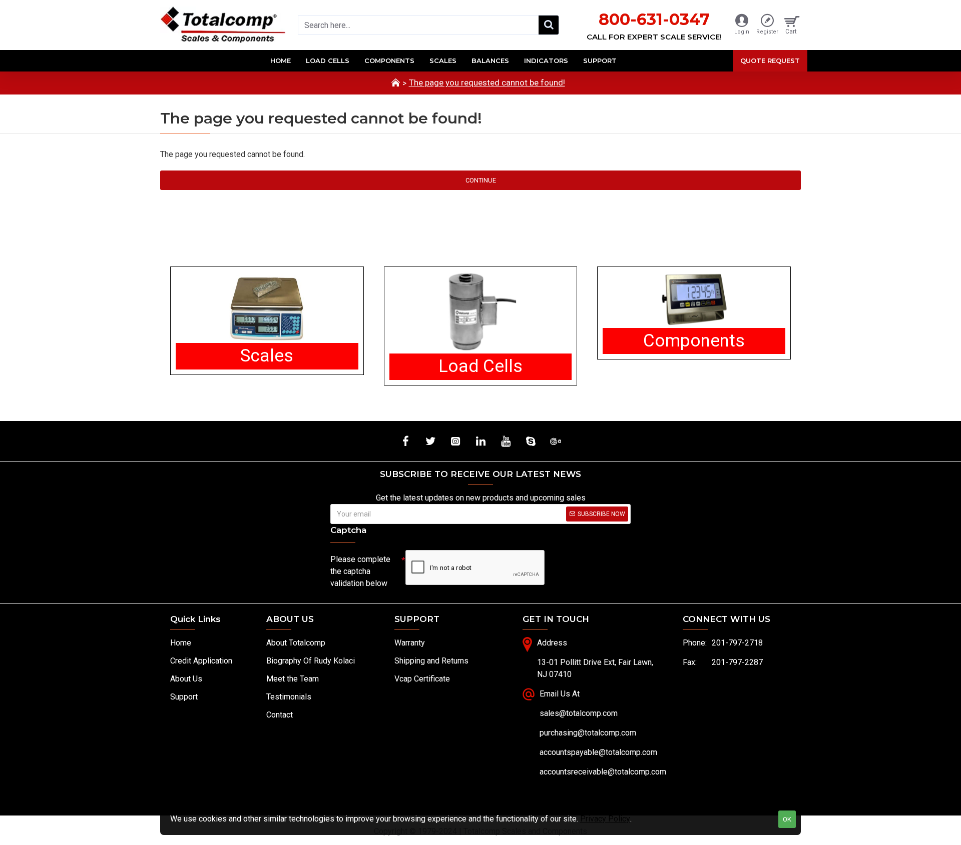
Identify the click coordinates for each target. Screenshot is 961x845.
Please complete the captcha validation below (360, 571)
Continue (480, 180)
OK (787, 819)
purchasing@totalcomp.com (588, 733)
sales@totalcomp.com (579, 713)
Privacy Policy (605, 819)
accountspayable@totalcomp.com (598, 752)
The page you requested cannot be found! (487, 83)
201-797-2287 (737, 662)
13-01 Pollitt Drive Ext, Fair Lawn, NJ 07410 (595, 668)
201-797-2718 (737, 643)
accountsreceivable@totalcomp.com (603, 771)
